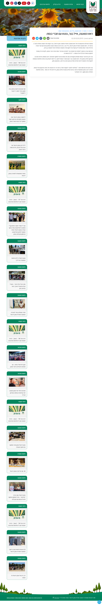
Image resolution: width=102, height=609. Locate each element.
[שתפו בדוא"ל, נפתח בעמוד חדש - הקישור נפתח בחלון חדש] (33, 38)
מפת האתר (18, 598)
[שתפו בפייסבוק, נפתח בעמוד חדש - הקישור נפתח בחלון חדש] (41, 38)
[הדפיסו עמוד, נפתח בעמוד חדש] (48, 38)
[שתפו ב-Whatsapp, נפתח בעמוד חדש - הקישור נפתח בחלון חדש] (44, 38)
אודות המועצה (68, 4)
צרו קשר (31, 598)
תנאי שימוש (80, 4)
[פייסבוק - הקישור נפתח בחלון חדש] (15, 3)
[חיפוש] (28, 3)
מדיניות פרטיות (38, 598)
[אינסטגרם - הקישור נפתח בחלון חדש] (11, 3)
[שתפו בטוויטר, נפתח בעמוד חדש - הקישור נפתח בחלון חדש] (37, 38)
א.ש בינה (56, 598)
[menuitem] (78, 4)
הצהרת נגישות (10, 598)
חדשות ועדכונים (44, 4)
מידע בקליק (56, 4)
